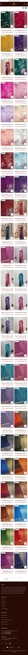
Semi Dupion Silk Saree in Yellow (7, 54)
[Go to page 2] (21, 577)
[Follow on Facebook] (2, 643)
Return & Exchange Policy (6, 619)
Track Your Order (4, 608)
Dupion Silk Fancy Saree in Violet (21, 195)
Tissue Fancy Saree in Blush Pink (7, 289)
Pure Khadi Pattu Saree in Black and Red (20, 477)
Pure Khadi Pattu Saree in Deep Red (20, 547)
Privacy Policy (4, 617)
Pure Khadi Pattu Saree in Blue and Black (7, 477)
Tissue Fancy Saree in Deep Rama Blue (21, 289)
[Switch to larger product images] (23, 8)
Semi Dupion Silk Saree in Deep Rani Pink (20, 218)
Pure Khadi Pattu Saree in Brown (7, 524)
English (18, 647)
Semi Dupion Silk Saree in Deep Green (7, 30)
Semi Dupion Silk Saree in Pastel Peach (7, 148)
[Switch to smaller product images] (26, 8)
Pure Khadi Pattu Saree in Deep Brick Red (7, 500)
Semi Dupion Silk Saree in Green (20, 77)
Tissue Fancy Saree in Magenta (7, 265)
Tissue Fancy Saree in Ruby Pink (21, 312)
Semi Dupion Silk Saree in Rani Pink (20, 30)
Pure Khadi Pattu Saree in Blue (20, 524)
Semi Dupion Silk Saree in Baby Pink (20, 101)
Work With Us (4, 602)
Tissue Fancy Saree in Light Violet (7, 336)
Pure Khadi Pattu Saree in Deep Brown (20, 500)
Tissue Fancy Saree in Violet (7, 312)
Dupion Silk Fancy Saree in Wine (7, 195)
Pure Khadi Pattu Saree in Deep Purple (7, 571)
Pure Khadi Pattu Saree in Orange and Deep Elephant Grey (21, 430)
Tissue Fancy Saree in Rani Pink (20, 336)
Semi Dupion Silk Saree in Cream (20, 148)
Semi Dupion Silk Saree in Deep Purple (20, 54)
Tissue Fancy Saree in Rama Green (7, 383)
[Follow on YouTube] (10, 643)
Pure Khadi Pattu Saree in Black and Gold (20, 453)
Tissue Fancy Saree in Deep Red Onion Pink (21, 359)
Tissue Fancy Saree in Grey (7, 406)
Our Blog (3, 600)
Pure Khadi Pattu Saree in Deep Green (7, 547)
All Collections (4, 615)
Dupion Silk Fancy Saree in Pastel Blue (21, 171)
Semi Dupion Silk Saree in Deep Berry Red (7, 77)
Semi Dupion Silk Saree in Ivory (20, 124)
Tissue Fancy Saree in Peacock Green (20, 406)
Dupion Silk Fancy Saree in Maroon (7, 218)
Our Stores (3, 604)
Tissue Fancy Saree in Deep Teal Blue (7, 359)
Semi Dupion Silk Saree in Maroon (7, 171)
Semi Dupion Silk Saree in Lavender (7, 124)
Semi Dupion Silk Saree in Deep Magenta (20, 242)
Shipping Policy (4, 622)
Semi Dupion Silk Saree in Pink (7, 101)
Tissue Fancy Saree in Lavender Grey (7, 430)
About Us (3, 606)
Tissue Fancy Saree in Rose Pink (21, 265)
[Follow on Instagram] (6, 643)
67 (18, 577)
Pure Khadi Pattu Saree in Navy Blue (7, 453)
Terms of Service (4, 624)
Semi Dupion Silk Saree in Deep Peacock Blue (7, 242)
